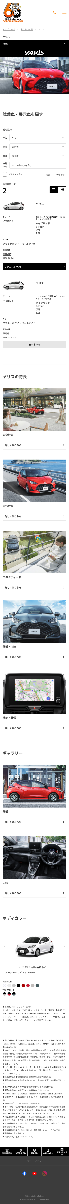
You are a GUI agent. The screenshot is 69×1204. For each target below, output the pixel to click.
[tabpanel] (34, 71)
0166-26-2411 (9, 258)
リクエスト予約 (12, 266)
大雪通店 (7, 253)
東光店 (6, 333)
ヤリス (6, 36)
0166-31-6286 (9, 337)
